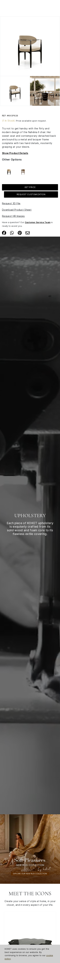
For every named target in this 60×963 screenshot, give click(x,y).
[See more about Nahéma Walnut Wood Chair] (23, 170)
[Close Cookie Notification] (56, 949)
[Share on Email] (28, 232)
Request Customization (31, 194)
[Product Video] (30, 849)
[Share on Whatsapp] (12, 232)
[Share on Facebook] (4, 232)
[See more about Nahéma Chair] (9, 170)
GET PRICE (30, 187)
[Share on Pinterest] (20, 232)
